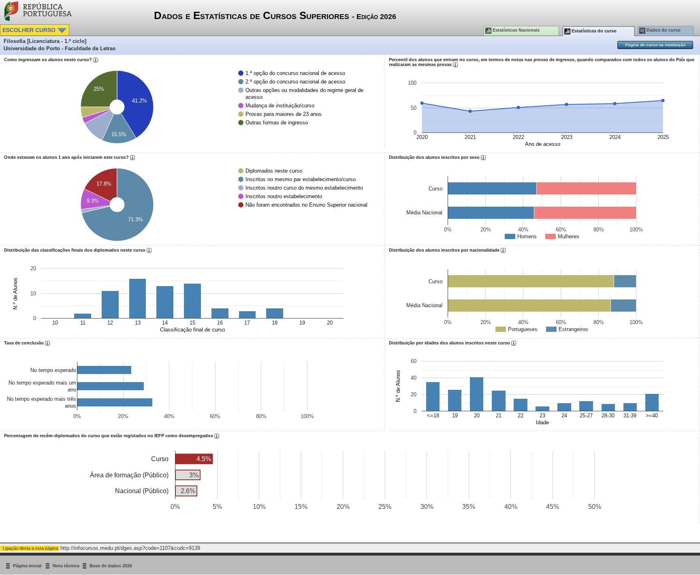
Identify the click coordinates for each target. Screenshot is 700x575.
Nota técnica (66, 566)
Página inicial (28, 566)
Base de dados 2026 (111, 566)
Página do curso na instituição (655, 45)
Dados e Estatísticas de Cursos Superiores (275, 15)
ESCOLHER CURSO (29, 30)
